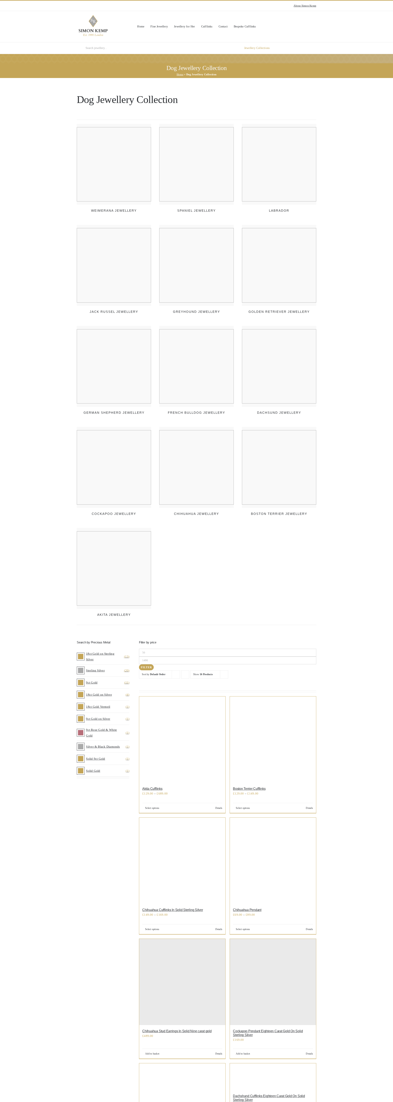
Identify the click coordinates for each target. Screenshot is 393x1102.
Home (180, 74)
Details (218, 808)
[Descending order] (185, 674)
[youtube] (84, 5)
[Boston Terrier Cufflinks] (273, 739)
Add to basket (152, 1053)
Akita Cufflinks (152, 788)
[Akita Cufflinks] (182, 739)
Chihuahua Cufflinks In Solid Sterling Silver (172, 910)
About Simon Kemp (305, 5)
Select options (152, 808)
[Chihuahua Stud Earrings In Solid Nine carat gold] (182, 982)
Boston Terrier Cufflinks (249, 788)
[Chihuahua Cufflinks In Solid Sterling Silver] (182, 861)
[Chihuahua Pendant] (273, 861)
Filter (146, 667)
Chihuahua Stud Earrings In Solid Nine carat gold (176, 1031)
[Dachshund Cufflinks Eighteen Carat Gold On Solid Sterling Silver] (273, 1076)
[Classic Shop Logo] (93, 16)
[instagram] (78, 5)
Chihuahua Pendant (247, 910)
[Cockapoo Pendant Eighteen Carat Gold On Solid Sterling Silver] (273, 982)
